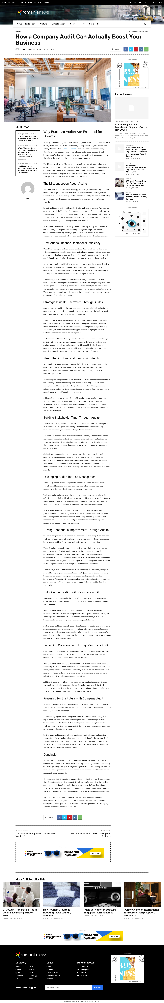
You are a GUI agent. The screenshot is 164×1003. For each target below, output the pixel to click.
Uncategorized (22, 133)
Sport (18, 973)
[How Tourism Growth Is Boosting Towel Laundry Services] (119, 196)
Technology (20, 976)
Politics (18, 970)
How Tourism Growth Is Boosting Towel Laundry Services (136, 197)
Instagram (85, 970)
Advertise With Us (53, 973)
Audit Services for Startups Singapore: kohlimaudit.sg (100, 911)
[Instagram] (135, 2)
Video (18, 979)
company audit (70, 149)
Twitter (84, 972)
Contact (50, 979)
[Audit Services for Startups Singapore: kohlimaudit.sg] (102, 894)
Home (49, 967)
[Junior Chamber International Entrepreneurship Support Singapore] (142, 894)
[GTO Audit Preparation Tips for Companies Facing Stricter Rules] (119, 182)
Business (19, 31)
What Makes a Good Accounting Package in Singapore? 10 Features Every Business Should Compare (27, 153)
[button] (145, 23)
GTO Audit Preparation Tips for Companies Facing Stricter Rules (136, 183)
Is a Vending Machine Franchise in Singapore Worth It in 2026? (28, 138)
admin (127, 121)
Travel (18, 967)
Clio (23, 49)
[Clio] (18, 49)
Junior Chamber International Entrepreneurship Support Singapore (141, 912)
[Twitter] (140, 2)
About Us (50, 970)
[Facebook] (130, 2)
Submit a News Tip (53, 976)
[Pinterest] (136, 49)
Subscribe (97, 988)
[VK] (141, 49)
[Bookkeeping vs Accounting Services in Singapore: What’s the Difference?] (119, 166)
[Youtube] (144, 2)
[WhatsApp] (146, 49)
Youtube (84, 975)
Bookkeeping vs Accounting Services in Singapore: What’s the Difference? (27, 169)
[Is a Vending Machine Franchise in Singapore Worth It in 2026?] (131, 108)
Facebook (84, 967)
